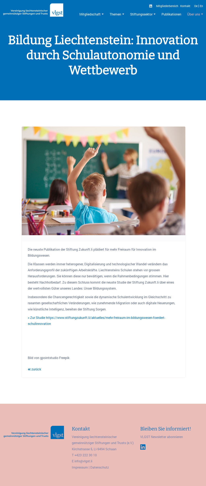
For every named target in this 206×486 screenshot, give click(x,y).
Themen (115, 14)
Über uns (193, 14)
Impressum (80, 467)
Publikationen (171, 14)
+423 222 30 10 (85, 455)
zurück (36, 369)
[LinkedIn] (150, 6)
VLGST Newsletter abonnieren (161, 437)
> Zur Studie (36, 317)
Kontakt (185, 6)
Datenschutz (99, 467)
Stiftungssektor (141, 14)
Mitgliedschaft (90, 14)
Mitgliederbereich (167, 6)
